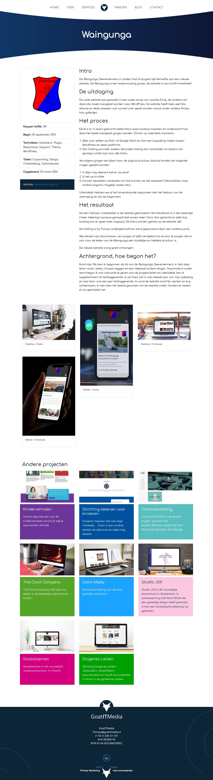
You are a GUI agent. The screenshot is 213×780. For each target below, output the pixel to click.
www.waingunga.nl (46, 184)
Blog (138, 7)
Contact (156, 7)
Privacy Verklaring (90, 770)
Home (54, 7)
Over (70, 7)
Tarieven (120, 7)
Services (88, 7)
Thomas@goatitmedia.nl (106, 732)
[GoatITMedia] (106, 709)
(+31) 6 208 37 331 (106, 735)
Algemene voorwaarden (120, 770)
